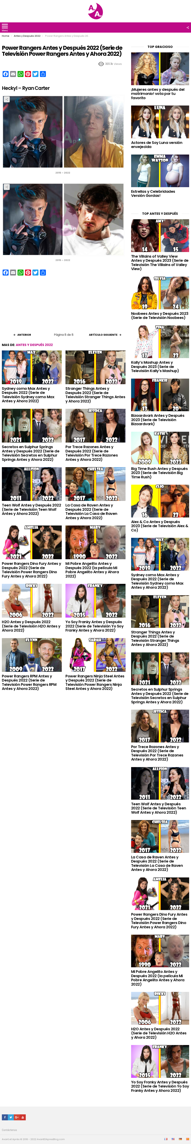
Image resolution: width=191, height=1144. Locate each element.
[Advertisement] (64, 305)
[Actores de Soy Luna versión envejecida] (160, 122)
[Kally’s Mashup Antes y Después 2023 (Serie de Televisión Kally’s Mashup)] (160, 341)
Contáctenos (9, 1130)
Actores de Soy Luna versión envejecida (156, 145)
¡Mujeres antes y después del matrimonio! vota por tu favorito (157, 93)
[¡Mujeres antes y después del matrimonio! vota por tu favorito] (160, 68)
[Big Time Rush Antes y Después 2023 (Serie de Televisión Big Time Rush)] (160, 448)
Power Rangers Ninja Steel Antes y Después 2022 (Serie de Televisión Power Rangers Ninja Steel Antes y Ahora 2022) (94, 682)
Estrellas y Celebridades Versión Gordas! (153, 193)
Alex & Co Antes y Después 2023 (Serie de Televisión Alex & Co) (159, 526)
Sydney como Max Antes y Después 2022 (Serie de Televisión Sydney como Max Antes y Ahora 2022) (28, 395)
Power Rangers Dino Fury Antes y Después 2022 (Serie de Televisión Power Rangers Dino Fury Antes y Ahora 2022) (31, 570)
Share (7, 99)
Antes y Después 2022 (34, 345)
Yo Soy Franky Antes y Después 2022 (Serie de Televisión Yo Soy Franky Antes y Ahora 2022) (94, 626)
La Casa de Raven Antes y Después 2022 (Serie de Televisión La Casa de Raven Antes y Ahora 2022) (91, 511)
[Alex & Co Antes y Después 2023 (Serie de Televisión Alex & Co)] (160, 501)
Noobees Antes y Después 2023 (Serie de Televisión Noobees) (159, 315)
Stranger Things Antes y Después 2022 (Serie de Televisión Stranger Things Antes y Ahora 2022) (95, 395)
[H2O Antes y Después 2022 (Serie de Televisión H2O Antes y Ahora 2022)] (32, 601)
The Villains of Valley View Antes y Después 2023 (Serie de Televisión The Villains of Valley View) (160, 263)
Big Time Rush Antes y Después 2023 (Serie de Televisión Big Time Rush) (159, 473)
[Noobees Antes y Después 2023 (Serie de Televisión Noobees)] (160, 293)
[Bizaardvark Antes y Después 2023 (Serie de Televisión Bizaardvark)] (160, 395)
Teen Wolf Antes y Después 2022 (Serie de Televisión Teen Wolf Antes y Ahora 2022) (31, 509)
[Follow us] (187, 28)
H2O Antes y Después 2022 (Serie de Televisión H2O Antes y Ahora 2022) (31, 626)
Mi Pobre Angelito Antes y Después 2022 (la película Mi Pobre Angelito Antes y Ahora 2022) (92, 570)
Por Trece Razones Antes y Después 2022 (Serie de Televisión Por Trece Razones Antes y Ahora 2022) (91, 453)
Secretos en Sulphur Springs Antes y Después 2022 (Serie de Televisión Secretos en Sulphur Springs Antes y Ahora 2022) (30, 453)
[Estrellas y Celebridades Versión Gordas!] (160, 171)
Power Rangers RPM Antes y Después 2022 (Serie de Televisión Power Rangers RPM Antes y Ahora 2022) (29, 682)
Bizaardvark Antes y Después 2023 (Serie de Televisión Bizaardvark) (157, 420)
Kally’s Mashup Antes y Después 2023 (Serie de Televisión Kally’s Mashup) (155, 366)
